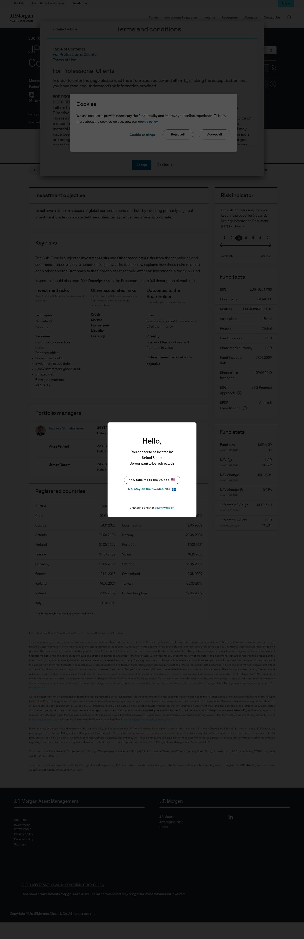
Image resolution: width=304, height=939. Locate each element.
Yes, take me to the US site (149, 479)
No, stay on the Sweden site (149, 489)
